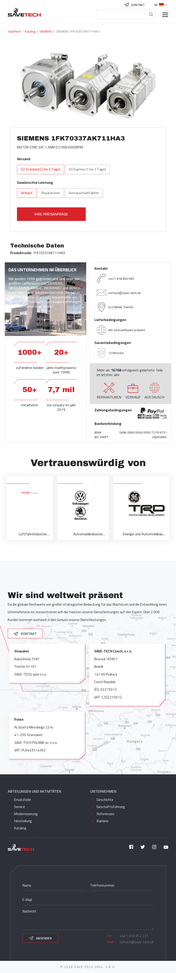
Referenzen (105, 813)
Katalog (20, 828)
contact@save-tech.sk (124, 293)
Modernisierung (26, 813)
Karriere (102, 820)
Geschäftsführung (110, 806)
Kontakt (28, 633)
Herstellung (23, 820)
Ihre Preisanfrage (51, 214)
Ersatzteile (22, 799)
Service (19, 806)
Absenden (43, 938)
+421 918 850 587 (121, 278)
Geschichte (104, 799)
